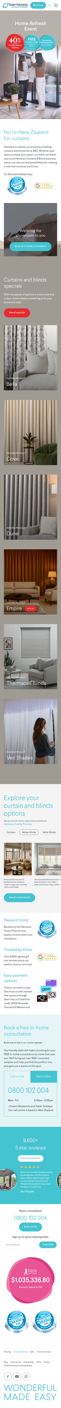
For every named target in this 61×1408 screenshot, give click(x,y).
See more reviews (30, 1158)
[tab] (11, 832)
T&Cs (38, 1362)
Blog (6, 1362)
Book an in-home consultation (30, 246)
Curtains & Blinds (20, 1352)
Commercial (15, 1362)
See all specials (17, 312)
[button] (55, 5)
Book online (30, 1227)
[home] (15, 5)
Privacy (47, 1362)
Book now (38, 5)
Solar (32, 1352)
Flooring (7, 1352)
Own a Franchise (44, 1352)
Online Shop (29, 1362)
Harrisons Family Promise (18, 824)
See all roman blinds (19, 897)
